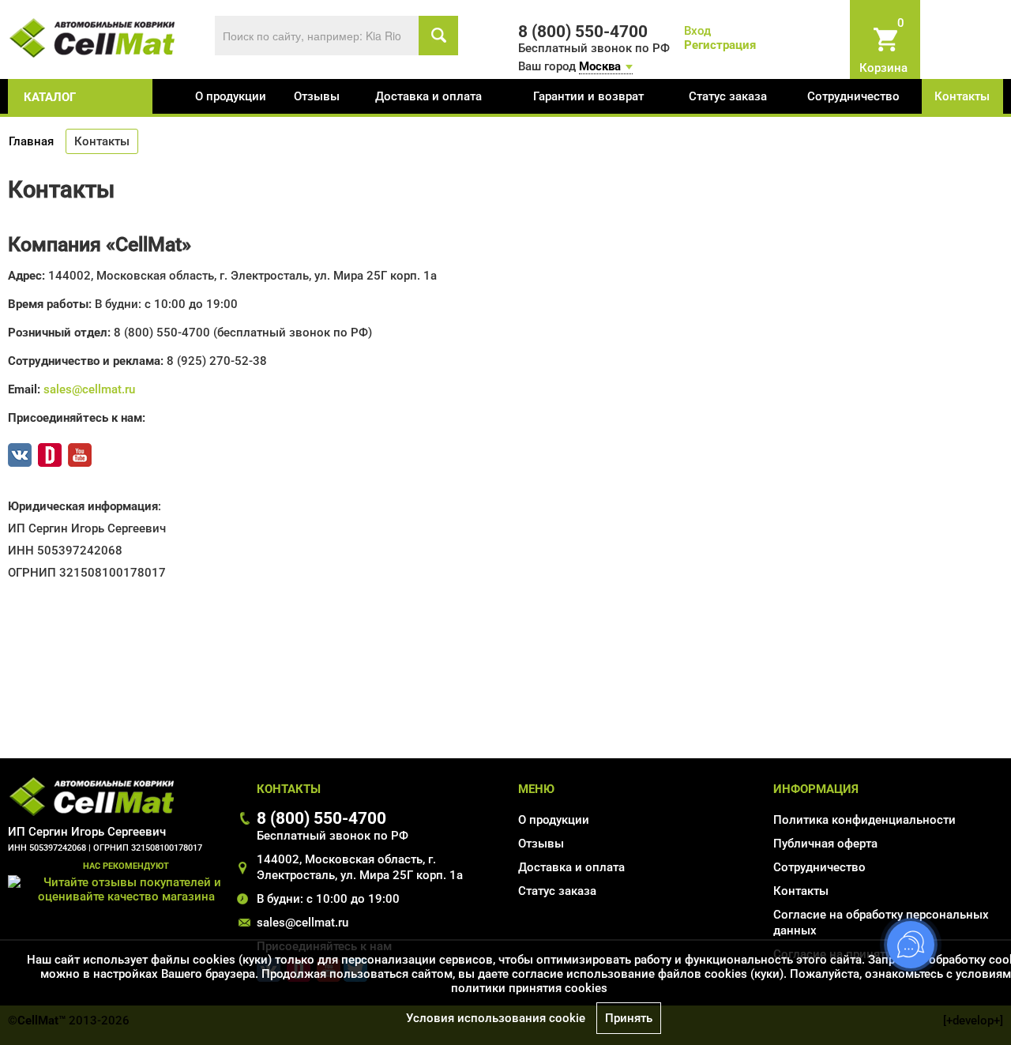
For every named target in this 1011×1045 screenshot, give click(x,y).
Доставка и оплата (428, 96)
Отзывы (317, 96)
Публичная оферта (825, 843)
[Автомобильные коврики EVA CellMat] (93, 37)
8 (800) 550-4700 (321, 818)
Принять (628, 1018)
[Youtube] (80, 452)
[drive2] (50, 452)
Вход (697, 31)
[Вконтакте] (20, 452)
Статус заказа (728, 96)
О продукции (230, 96)
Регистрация (720, 45)
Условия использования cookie (495, 1018)
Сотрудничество (853, 96)
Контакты (962, 96)
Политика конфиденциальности (864, 820)
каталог (50, 97)
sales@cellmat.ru (89, 389)
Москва (600, 66)
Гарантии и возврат (588, 96)
